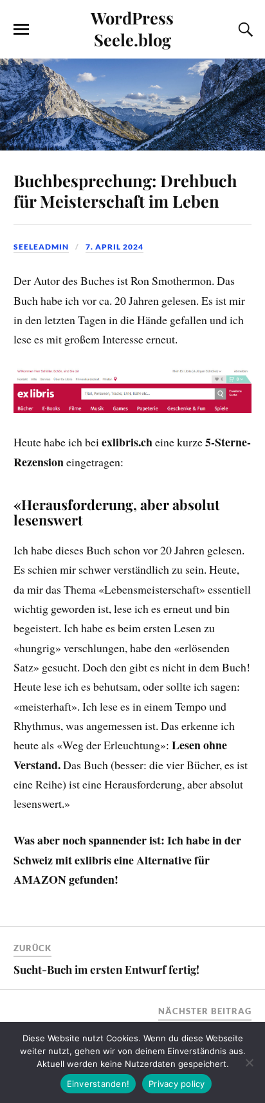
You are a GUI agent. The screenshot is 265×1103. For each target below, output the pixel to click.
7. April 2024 (114, 246)
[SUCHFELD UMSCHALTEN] (243, 29)
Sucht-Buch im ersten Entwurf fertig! (106, 969)
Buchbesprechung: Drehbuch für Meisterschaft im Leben (125, 190)
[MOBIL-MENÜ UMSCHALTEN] (21, 29)
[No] (248, 1062)
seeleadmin (41, 246)
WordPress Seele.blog (132, 28)
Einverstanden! (98, 1084)
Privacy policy (177, 1084)
